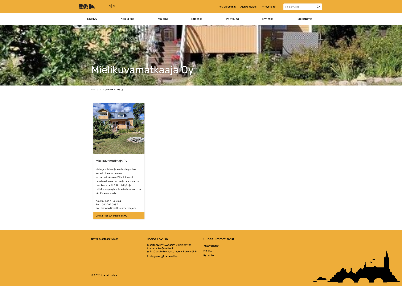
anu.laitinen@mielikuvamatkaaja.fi (116, 208)
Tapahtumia (304, 19)
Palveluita (232, 19)
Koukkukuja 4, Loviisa (108, 200)
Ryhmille (267, 19)
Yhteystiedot (268, 6)
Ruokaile (196, 19)
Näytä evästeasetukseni (105, 238)
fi (110, 6)
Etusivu (92, 19)
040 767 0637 (110, 204)
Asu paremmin (227, 6)
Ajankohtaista (248, 6)
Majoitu (163, 19)
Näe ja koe (127, 19)
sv (114, 6)
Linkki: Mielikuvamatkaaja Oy (111, 215)
